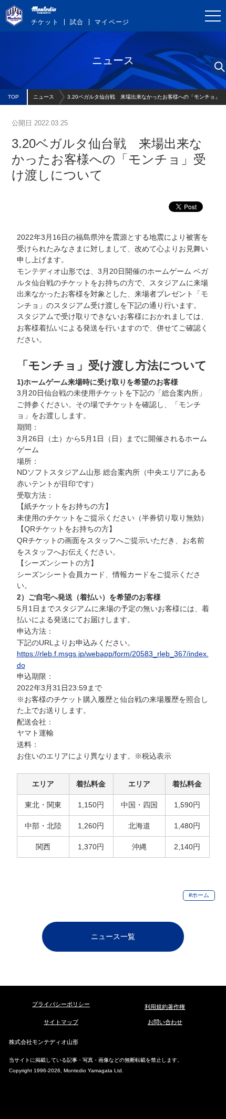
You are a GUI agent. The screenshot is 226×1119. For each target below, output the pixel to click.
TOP (13, 97)
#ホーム (199, 895)
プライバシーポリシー (61, 1004)
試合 (77, 22)
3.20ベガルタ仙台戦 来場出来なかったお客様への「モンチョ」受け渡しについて (143, 99)
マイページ (112, 22)
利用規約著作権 (165, 1007)
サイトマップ (61, 1022)
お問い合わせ (165, 1022)
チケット (45, 22)
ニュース (43, 97)
